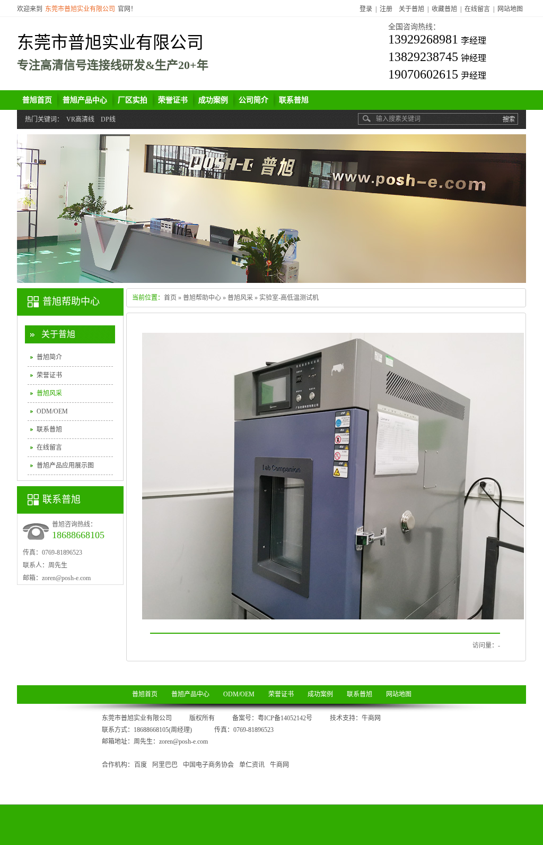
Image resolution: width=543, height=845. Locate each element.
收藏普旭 (444, 9)
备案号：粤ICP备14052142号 (272, 718)
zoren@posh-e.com (66, 578)
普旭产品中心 (190, 694)
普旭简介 (49, 357)
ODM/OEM (52, 411)
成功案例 (320, 694)
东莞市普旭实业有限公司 (110, 42)
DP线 (108, 119)
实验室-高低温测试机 (289, 297)
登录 (366, 9)
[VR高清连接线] (271, 208)
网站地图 (510, 9)
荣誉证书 (49, 375)
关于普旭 (411, 9)
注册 (386, 9)
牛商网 (371, 718)
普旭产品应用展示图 (65, 465)
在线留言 (477, 9)
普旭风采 (240, 297)
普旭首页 (144, 694)
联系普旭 (49, 429)
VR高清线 (80, 119)
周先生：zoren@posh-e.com (171, 741)
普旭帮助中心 (202, 297)
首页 (170, 297)
